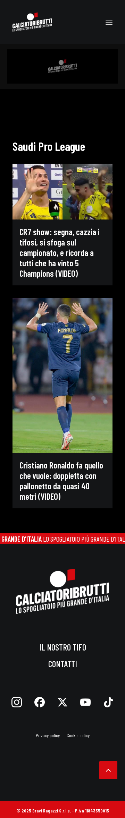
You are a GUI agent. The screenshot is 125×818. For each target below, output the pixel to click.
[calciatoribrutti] (32, 22)
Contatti (62, 663)
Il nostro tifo (62, 647)
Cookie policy (78, 735)
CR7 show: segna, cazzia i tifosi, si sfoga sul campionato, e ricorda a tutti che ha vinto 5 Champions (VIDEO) (59, 252)
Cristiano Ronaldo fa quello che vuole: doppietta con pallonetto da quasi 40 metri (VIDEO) (61, 480)
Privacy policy (48, 735)
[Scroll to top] (108, 769)
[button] (109, 22)
